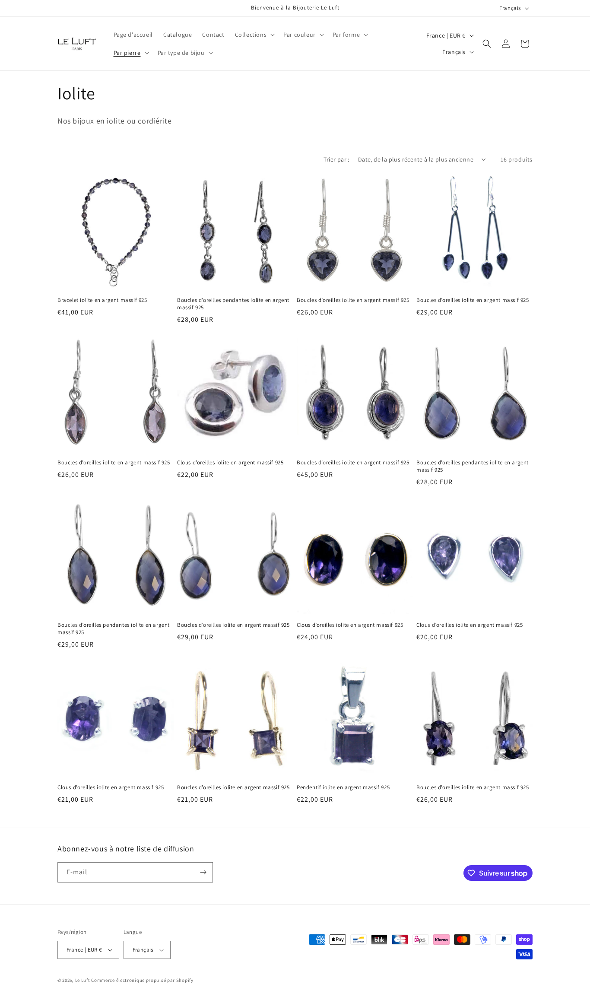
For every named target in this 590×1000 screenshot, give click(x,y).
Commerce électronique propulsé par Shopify (142, 980)
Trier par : (336, 159)
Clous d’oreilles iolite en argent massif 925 (230, 462)
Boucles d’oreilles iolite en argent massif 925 (353, 300)
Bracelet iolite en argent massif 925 (102, 300)
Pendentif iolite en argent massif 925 (343, 787)
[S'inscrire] (203, 872)
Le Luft (82, 980)
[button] (254, 34)
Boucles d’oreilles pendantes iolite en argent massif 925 (233, 304)
